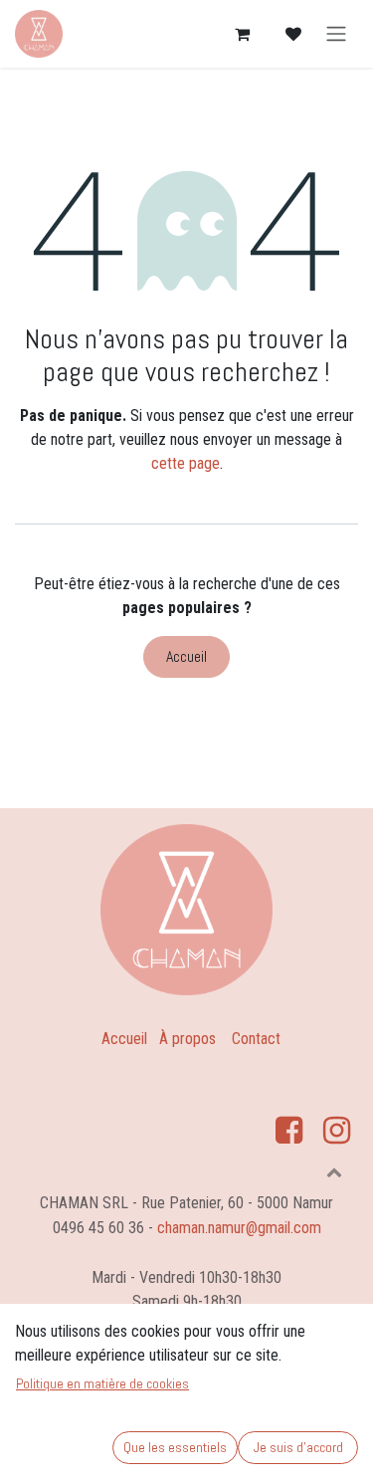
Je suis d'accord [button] (298, 1447)
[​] (289, 1119)
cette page (185, 463)
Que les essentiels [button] (175, 1447)
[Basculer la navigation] (336, 34)
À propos (187, 1038)
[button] (334, 1171)
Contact (256, 1038)
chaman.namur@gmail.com (239, 1227)
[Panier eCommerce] (242, 34)
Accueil (186, 656)
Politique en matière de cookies (102, 1383)
